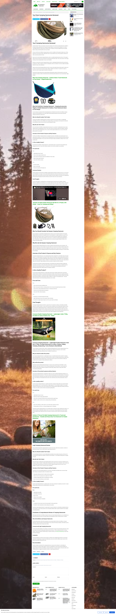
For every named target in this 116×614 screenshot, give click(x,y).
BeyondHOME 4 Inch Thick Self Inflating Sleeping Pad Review (40, 599)
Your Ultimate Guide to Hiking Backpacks (53, 594)
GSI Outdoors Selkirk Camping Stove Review (40, 589)
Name (34, 577)
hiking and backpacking (60, 531)
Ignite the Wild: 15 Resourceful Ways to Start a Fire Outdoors (53, 598)
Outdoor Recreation (39, 12)
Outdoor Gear (73, 600)
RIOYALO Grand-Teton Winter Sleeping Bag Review (40, 594)
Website (58, 577)
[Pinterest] (49, 19)
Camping (73, 594)
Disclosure (48, 1)
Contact (43, 1)
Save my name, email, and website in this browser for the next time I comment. (45, 581)
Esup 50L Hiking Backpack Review (65, 594)
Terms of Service (62, 1)
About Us (38, 1)
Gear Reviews (74, 595)
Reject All (106, 612)
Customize (100, 612)
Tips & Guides (73, 608)
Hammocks (73, 597)
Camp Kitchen (74, 592)
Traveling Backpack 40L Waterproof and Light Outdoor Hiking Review (53, 590)
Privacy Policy (54, 1)
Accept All (112, 612)
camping (34, 551)
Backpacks (73, 589)
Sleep (72, 603)
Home (34, 1)
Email (46, 577)
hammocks (38, 551)
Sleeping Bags (74, 605)
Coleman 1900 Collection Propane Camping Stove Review (78, 24)
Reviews (43, 551)
